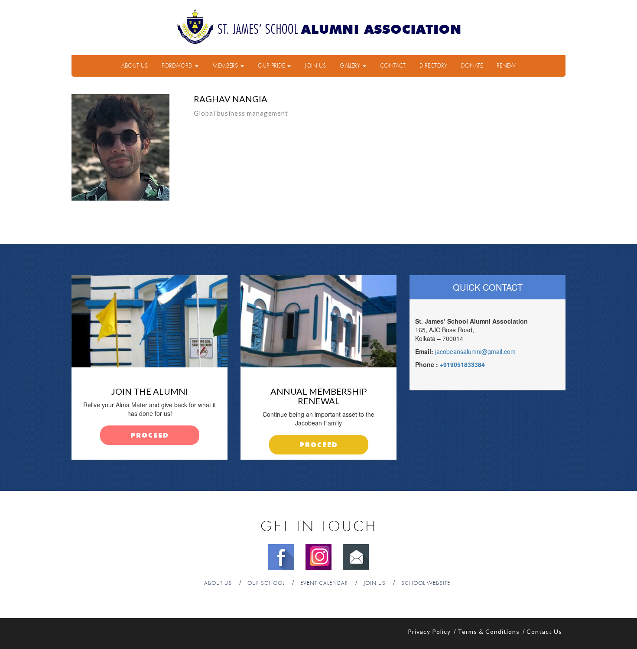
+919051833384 (462, 364)
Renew (506, 66)
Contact (393, 66)
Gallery (351, 66)
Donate (472, 66)
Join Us (315, 66)
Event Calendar (324, 583)
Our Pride (272, 66)
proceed (149, 435)
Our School (266, 583)
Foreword (178, 66)
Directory (433, 66)
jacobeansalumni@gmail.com (475, 351)
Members (226, 66)
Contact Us (544, 631)
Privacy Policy (429, 631)
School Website (425, 583)
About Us (134, 66)
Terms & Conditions (489, 631)
